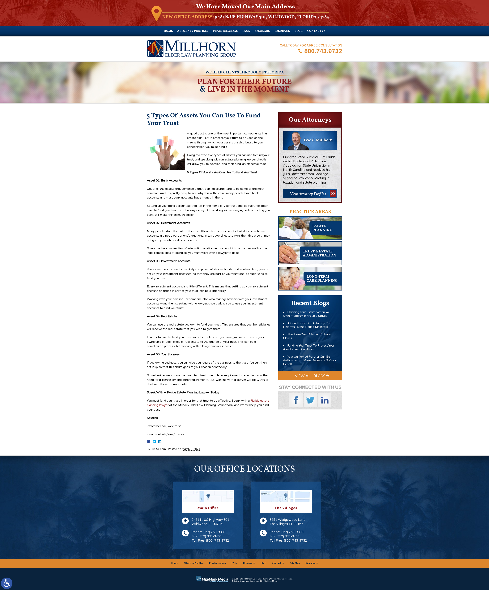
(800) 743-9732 (217, 540)
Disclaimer (311, 563)
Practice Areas (225, 31)
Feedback (282, 31)
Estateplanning (322, 228)
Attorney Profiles (192, 31)
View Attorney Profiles (308, 194)
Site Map (295, 563)
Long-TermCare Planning (322, 278)
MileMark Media (271, 581)
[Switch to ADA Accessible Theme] (6, 583)
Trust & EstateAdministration (319, 253)
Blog (299, 31)
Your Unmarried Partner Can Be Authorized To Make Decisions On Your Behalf (309, 360)
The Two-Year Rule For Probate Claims (307, 336)
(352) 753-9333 (214, 532)
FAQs (246, 31)
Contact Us (316, 31)
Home (168, 31)
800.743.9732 (323, 51)
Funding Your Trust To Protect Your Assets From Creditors (308, 347)
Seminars (262, 31)
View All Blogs (310, 376)
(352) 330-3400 (210, 536)
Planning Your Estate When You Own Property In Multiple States (306, 313)
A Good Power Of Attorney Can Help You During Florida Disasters (307, 325)
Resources (249, 563)
